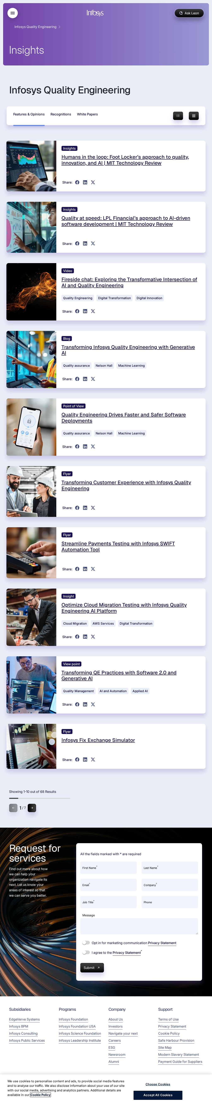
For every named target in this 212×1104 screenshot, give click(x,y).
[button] (32, 808)
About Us (115, 1019)
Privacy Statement (162, 943)
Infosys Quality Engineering (35, 27)
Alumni (113, 1061)
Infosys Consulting (23, 1033)
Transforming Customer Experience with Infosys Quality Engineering (126, 485)
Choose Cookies (158, 1084)
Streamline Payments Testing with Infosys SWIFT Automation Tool (118, 546)
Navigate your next (123, 1033)
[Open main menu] (12, 13)
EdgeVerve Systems (24, 1019)
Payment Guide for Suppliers (180, 1061)
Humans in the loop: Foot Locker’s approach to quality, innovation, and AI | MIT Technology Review (125, 160)
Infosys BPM (18, 1026)
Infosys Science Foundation (80, 1033)
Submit (89, 968)
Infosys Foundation (73, 1019)
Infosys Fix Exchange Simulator (98, 740)
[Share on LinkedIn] (85, 182)
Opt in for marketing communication (133, 943)
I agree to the (116, 952)
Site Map (165, 1047)
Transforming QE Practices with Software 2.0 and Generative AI (119, 675)
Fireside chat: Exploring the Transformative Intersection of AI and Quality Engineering (129, 282)
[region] (106, 1089)
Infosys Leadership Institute (80, 1040)
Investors (115, 1026)
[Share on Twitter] (93, 182)
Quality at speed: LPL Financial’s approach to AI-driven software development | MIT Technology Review (125, 221)
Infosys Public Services (27, 1040)
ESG (111, 1047)
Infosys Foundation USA (77, 1026)
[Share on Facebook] (77, 182)
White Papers (87, 114)
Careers (114, 1040)
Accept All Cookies (157, 1095)
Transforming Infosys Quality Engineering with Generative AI (128, 350)
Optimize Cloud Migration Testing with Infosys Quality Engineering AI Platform (124, 608)
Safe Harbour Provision (176, 1040)
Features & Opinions (29, 114)
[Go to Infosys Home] (96, 13)
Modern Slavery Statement (178, 1054)
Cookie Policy (169, 1033)
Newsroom (116, 1054)
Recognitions (61, 114)
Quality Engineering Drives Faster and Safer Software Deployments (123, 417)
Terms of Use (168, 1019)
